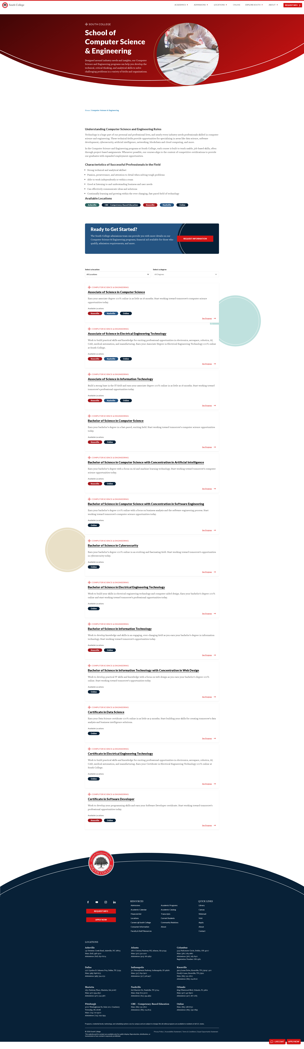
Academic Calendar (139, 909)
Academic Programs (169, 905)
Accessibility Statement (173, 1032)
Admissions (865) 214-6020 (187, 979)
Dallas (88, 967)
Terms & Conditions (189, 1032)
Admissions (135, 905)
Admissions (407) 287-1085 (187, 995)
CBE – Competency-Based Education (121, 205)
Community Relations (169, 922)
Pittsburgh (90, 1004)
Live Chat (279, 1041)
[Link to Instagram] (105, 902)
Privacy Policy (159, 1032)
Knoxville (150, 205)
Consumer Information (140, 927)
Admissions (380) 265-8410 (187, 956)
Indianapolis (137, 967)
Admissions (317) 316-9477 (141, 976)
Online (236, 5)
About (163, 927)
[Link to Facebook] (88, 902)
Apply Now (101, 920)
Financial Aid (136, 914)
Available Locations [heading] (96, 308)
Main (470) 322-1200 (139, 953)
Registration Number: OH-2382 (189, 959)
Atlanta (135, 947)
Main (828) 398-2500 (93, 953)
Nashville (167, 205)
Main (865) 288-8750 (185, 1007)
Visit (200, 918)
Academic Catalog (168, 909)
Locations (135, 918)
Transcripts (165, 914)
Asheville (92, 205)
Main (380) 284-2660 (185, 953)
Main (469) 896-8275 (93, 973)
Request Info (291, 5)
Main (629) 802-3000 (139, 993)
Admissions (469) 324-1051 (95, 976)
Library (202, 905)
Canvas (202, 909)
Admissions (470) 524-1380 (95, 995)
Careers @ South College (141, 922)
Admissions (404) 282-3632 (141, 956)
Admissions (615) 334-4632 (141, 995)
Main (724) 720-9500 (93, 1012)
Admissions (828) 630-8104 (95, 956)
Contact (202, 931)
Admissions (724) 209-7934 (95, 1015)
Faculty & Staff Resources (141, 931)
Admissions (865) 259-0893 (187, 1009)
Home (87, 110)
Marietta (89, 987)
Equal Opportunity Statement (207, 1032)
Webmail (202, 914)
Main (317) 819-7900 (139, 973)
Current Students (168, 918)
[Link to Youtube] (96, 902)
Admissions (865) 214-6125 (141, 1009)
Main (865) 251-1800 (185, 976)
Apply (201, 922)
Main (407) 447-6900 (185, 993)
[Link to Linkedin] (114, 902)
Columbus (182, 947)
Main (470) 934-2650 (93, 993)
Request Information (195, 239)
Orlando (181, 987)
